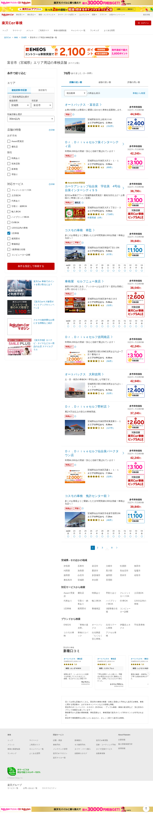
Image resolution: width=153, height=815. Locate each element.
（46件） (109, 520)
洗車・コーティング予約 (106, 745)
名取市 (137, 575)
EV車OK (15, 222)
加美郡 (81, 570)
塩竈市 (137, 570)
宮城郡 (81, 580)
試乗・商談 (57, 740)
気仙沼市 (124, 570)
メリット (29, 30)
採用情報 (121, 748)
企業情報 (121, 740)
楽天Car (7, 37)
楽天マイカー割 (59, 758)
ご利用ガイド (43, 30)
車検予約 (56, 745)
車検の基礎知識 (60, 30)
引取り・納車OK (19, 206)
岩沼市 (95, 566)
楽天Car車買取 (102, 740)
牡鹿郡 (123, 566)
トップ (5, 30)
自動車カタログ (81, 753)
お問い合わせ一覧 (30, 788)
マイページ (17, 30)
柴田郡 (67, 575)
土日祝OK (16, 195)
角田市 (137, 566)
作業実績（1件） (95, 217)
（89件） (109, 167)
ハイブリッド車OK (20, 217)
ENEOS (67, 625)
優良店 (15, 146)
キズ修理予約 (80, 745)
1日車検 (15, 233)
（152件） (110, 126)
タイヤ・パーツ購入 (83, 749)
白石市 (81, 575)
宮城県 (24, 37)
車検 (16, 37)
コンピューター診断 (21, 255)
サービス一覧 (12, 788)
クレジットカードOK (21, 190)
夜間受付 (16, 238)
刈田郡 (67, 570)
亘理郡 (109, 580)
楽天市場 (146, 14)
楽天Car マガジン (60, 753)
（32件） (109, 305)
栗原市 (95, 570)
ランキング (94, 30)
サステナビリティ (49, 788)
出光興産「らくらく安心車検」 (97, 635)
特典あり (16, 158)
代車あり (16, 201)
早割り (15, 174)
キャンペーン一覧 (78, 30)
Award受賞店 (18, 141)
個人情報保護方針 (125, 744)
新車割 (15, 169)
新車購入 (78, 740)
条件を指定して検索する (31, 266)
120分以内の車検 (20, 228)
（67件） (109, 254)
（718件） (110, 214)
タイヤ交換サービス (104, 749)
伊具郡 (67, 566)
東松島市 (68, 580)
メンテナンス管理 (60, 749)
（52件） (109, 393)
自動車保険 (100, 753)
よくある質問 (109, 30)
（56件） (109, 361)
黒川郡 (109, 570)
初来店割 (16, 163)
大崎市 (109, 566)
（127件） (110, 428)
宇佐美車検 (139, 625)
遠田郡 (109, 575)
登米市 (123, 575)
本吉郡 (95, 580)
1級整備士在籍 (18, 249)
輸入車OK (16, 211)
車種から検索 (139, 93)
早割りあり (111, 593)
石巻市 (81, 566)
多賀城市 (96, 575)
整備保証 (16, 244)
